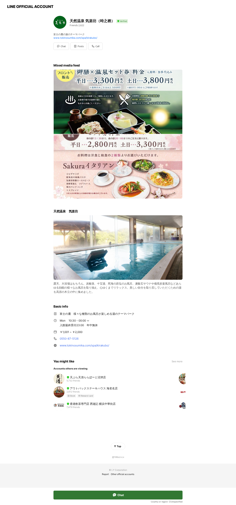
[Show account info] (122, 21)
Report (105, 474)
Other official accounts (122, 474)
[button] (78, 46)
